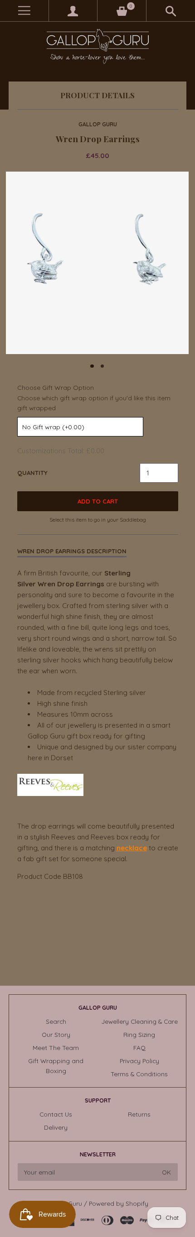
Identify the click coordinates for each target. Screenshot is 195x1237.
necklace (132, 848)
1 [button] (92, 366)
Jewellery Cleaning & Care (139, 1021)
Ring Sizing (139, 1034)
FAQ (139, 1047)
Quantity (32, 472)
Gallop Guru (97, 124)
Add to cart (98, 501)
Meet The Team (56, 1047)
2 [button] (102, 366)
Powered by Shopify (118, 1203)
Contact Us (55, 1114)
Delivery (56, 1127)
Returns (139, 1114)
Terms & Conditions (139, 1074)
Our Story (56, 1034)
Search (56, 1021)
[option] (97, 263)
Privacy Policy (139, 1060)
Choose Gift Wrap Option (55, 388)
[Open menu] (24, 10)
